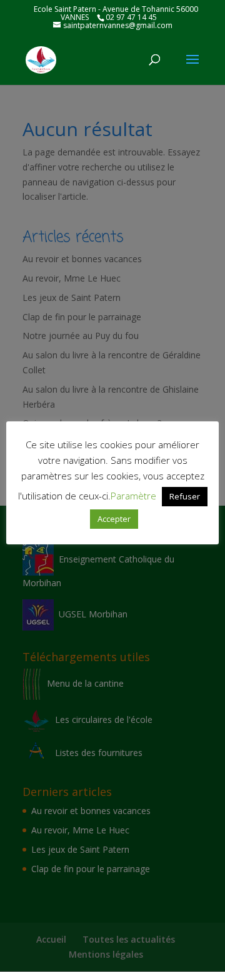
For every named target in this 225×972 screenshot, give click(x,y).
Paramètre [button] (133, 495)
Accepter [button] (114, 518)
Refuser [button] (184, 496)
